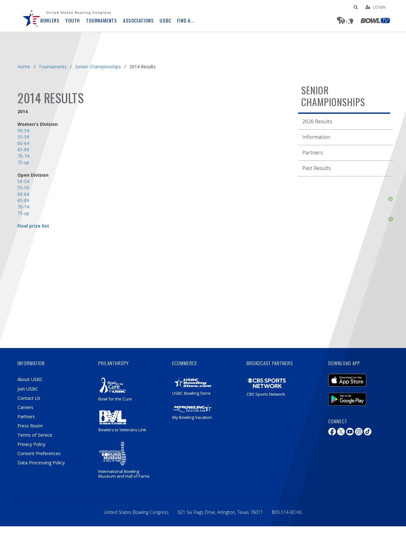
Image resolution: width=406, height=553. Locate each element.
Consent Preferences (39, 453)
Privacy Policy (31, 444)
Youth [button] (72, 20)
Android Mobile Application (356, 396)
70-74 (23, 156)
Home (23, 67)
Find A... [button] (185, 20)
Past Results (316, 168)
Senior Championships (98, 67)
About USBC (30, 379)
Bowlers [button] (50, 20)
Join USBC (27, 389)
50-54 (23, 130)
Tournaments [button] (101, 20)
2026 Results (317, 121)
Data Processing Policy (41, 463)
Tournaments (53, 67)
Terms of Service (34, 435)
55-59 (23, 137)
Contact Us (28, 398)
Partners (312, 152)
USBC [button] (165, 20)
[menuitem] (31, 16)
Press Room (30, 426)
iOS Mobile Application (356, 376)
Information (316, 137)
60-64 (23, 194)
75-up (23, 162)
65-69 (23, 150)
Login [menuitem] (379, 7)
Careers (25, 407)
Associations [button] (138, 20)
